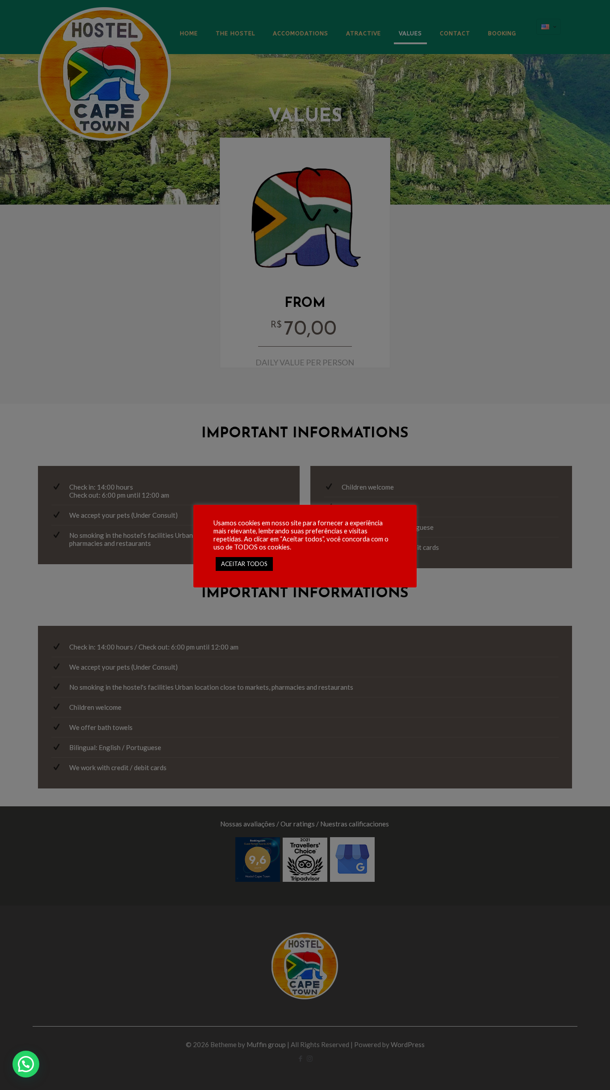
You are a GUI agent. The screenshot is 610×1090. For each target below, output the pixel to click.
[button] (26, 1064)
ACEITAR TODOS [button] (244, 563)
